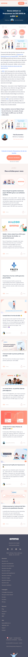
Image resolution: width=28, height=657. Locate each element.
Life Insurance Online (14, 545)
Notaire (3, 613)
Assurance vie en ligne (14, 543)
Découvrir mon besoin (14, 157)
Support (3, 627)
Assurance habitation (6, 585)
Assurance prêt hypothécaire (8, 573)
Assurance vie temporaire (7, 563)
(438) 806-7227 (5, 625)
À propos (4, 597)
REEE (3, 616)
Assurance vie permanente (8, 566)
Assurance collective (6, 575)
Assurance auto (5, 582)
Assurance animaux (6, 580)
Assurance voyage (6, 577)
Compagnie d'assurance (7, 592)
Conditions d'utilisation (11, 639)
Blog (3, 609)
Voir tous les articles (18, 139)
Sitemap (3, 601)
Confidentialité (17, 638)
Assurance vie (5, 561)
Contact (3, 630)
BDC (3, 71)
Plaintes (20, 639)
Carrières (4, 599)
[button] (26, 3)
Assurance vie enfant (6, 568)
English (10, 638)
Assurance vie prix (6, 570)
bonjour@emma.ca (6, 623)
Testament (4, 611)
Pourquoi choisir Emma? (7, 594)
